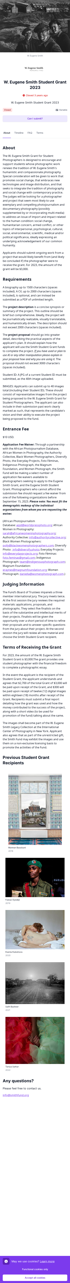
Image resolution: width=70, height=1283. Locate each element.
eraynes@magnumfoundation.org (25, 570)
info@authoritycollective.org (47, 537)
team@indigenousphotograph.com (42, 562)
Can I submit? (35, 118)
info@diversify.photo (26, 549)
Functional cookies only (35, 1269)
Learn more (47, 1261)
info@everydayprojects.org (20, 553)
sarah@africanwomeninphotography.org (29, 533)
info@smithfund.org (16, 1095)
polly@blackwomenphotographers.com (28, 545)
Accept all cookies (35, 1277)
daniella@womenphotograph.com (42, 574)
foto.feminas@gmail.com (19, 558)
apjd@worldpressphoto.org (34, 525)
